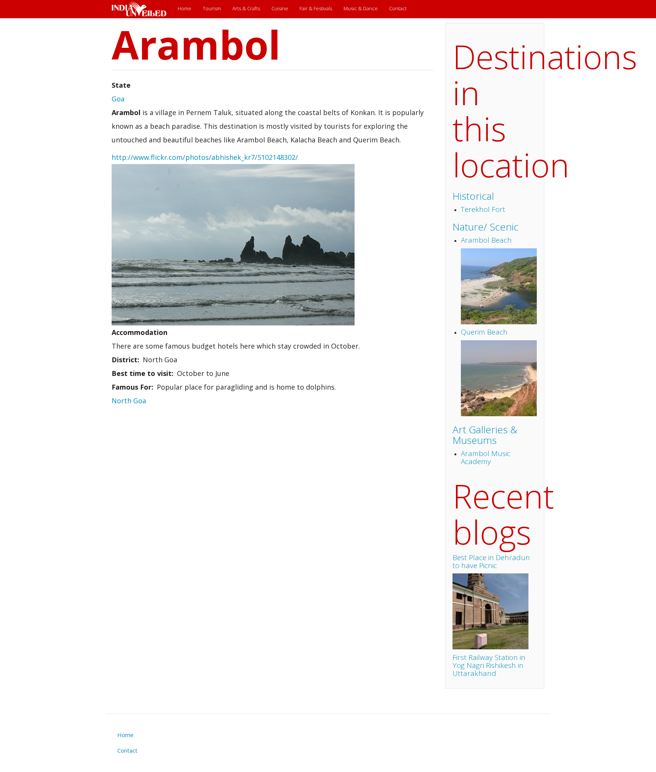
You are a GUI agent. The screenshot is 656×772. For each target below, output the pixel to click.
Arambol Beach (486, 240)
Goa (118, 98)
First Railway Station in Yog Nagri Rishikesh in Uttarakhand (489, 665)
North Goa (129, 400)
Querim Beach (484, 332)
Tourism (212, 8)
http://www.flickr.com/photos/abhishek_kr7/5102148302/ (205, 157)
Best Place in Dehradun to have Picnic (491, 561)
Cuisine (279, 8)
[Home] (142, 9)
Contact (398, 8)
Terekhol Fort (483, 209)
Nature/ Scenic (486, 227)
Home (184, 8)
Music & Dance (361, 8)
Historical (473, 196)
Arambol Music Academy (485, 457)
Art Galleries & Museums (485, 435)
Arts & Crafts (246, 8)
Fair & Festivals (316, 8)
